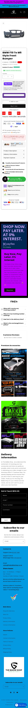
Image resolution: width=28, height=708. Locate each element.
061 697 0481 (16, 552)
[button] (3, 12)
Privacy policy (10, 702)
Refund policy (23, 700)
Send (6, 520)
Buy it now (14, 106)
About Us (5, 614)
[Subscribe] (23, 541)
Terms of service (19, 702)
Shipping (4, 64)
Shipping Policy (7, 652)
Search (5, 634)
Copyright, (16, 700)
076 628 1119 (17, 558)
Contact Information (9, 625)
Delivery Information (9, 621)
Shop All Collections (9, 611)
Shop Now (10, 290)
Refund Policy (7, 648)
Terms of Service (8, 641)
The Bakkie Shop (9, 700)
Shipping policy (9, 704)
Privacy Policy (7, 618)
